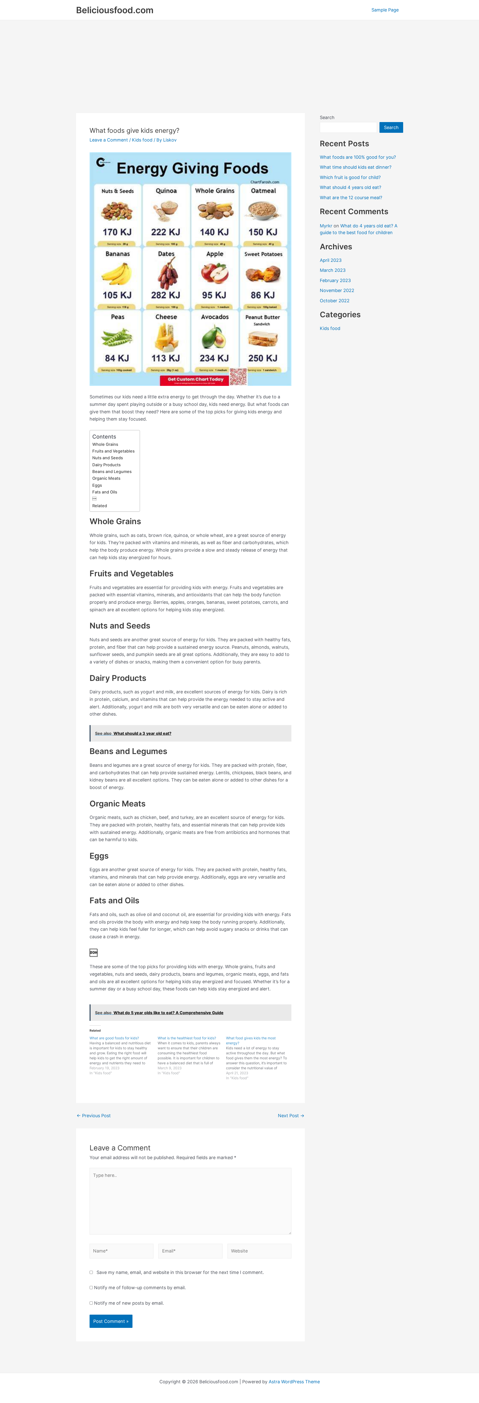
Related (99, 505)
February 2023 (335, 280)
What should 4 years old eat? (350, 187)
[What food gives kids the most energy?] (260, 1058)
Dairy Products (106, 464)
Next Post (291, 1115)
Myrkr (326, 225)
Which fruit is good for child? (350, 177)
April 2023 (331, 260)
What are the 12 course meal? (351, 197)
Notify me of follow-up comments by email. (140, 1287)
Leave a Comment (109, 140)
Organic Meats (106, 478)
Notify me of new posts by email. (129, 1303)
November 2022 (337, 290)
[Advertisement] (239, 58)
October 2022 (335, 300)
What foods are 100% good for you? (358, 157)
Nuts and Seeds (107, 457)
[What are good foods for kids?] (124, 1056)
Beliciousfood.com (114, 10)
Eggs (97, 485)
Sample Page (385, 9)
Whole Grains (105, 444)
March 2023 (333, 270)
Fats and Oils (104, 491)
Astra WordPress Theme (294, 1381)
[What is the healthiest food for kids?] (192, 1056)
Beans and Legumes (112, 471)
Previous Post (94, 1115)
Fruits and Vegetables (113, 451)
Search (327, 117)
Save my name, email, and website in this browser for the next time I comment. (180, 1272)
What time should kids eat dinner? (355, 167)
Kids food (142, 140)
